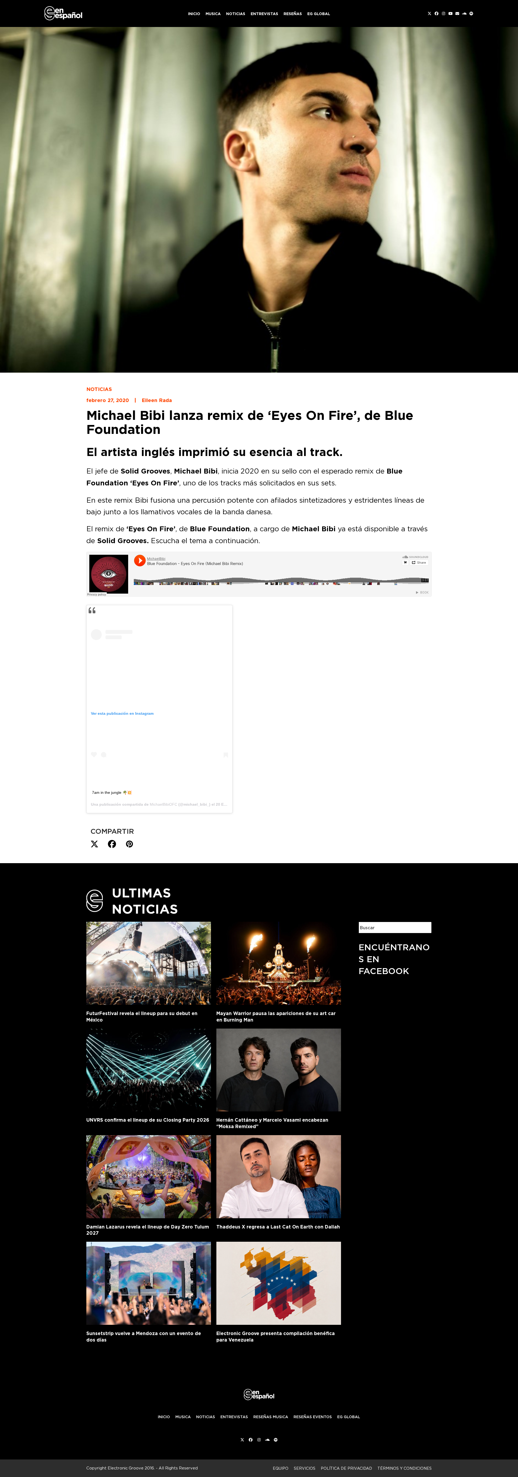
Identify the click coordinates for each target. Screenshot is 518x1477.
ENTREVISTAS (234, 1416)
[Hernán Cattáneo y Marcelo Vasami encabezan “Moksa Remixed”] (278, 1069)
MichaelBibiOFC (163, 804)
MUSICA (183, 1416)
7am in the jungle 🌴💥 (112, 792)
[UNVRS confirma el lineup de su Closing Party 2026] (148, 1069)
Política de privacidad (346, 1468)
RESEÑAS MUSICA (270, 1416)
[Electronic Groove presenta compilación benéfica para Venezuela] (278, 1282)
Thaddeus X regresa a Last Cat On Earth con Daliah (278, 1227)
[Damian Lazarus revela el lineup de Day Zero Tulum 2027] (148, 1175)
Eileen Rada (157, 400)
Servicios (304, 1468)
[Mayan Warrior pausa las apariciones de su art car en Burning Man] (278, 962)
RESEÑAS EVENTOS (313, 1416)
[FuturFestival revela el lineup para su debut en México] (148, 962)
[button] (94, 844)
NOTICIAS (205, 1416)
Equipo (280, 1468)
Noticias (99, 389)
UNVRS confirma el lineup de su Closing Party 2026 (147, 1120)
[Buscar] (423, 927)
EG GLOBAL (348, 1416)
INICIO (164, 1416)
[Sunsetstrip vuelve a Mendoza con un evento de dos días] (148, 1282)
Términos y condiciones (404, 1468)
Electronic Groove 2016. (131, 1468)
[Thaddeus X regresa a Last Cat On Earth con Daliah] (278, 1175)
